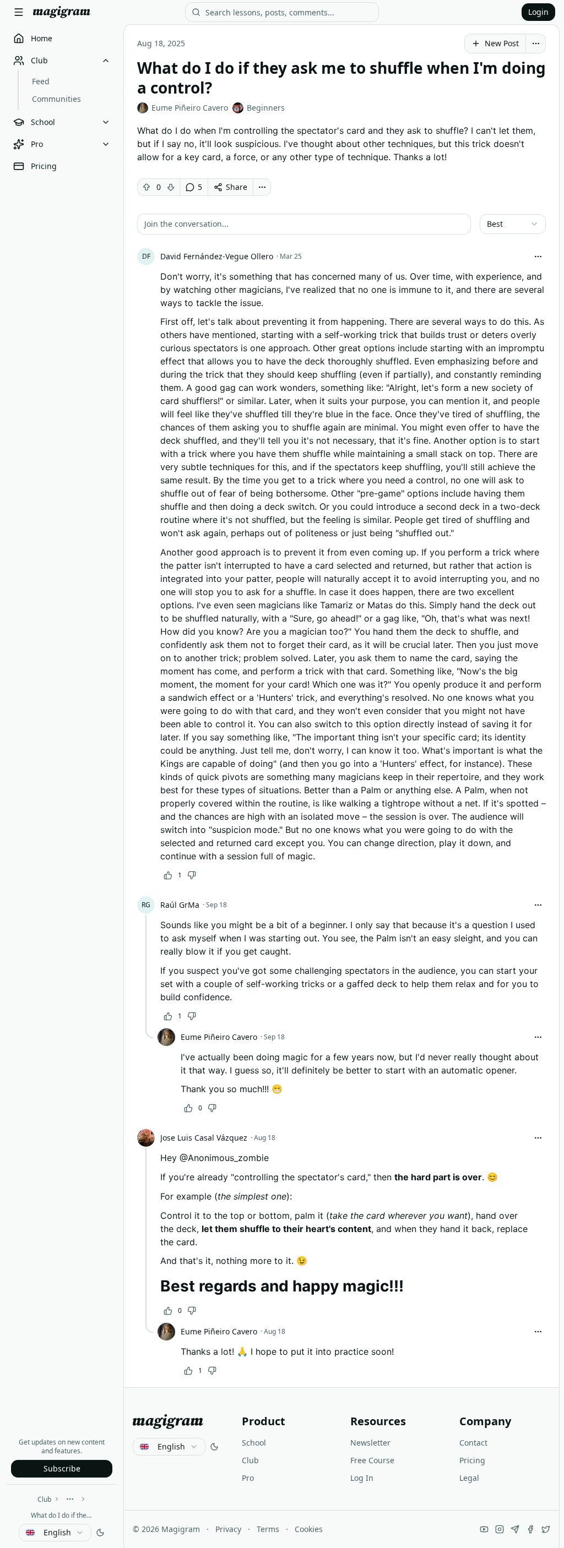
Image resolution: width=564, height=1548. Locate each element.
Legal (469, 1478)
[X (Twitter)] (545, 1529)
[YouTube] (484, 1529)
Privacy (228, 1529)
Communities (56, 99)
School (254, 1442)
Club (44, 1499)
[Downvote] (171, 187)
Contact (473, 1442)
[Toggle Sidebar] (19, 12)
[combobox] (55, 1532)
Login (538, 12)
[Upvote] (146, 187)
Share (236, 187)
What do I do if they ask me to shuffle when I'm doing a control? (62, 1515)
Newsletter (370, 1442)
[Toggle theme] (100, 1532)
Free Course (372, 1460)
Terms (268, 1529)
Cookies (309, 1529)
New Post (502, 43)
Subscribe (62, 1468)
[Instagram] (499, 1529)
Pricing (472, 1460)
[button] (304, 224)
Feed (41, 81)
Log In (361, 1478)
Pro (248, 1478)
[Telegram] (515, 1529)
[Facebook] (530, 1529)
